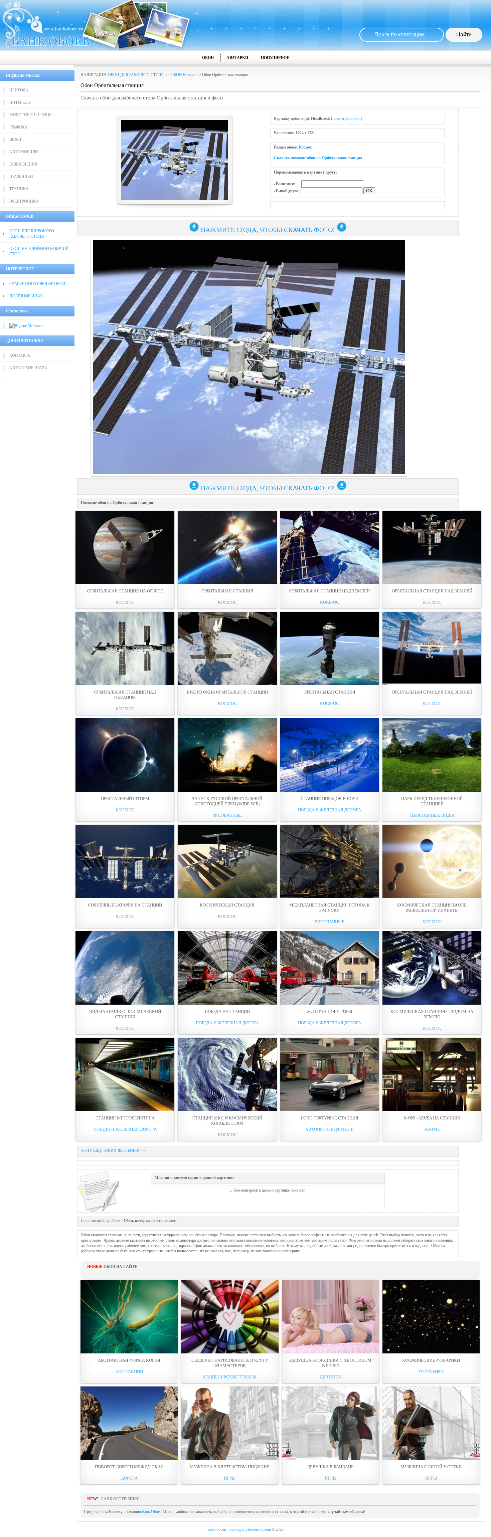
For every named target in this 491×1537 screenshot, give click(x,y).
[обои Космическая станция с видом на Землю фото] (431, 968)
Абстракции (129, 1371)
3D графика (431, 1371)
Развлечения (23, 164)
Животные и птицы (30, 114)
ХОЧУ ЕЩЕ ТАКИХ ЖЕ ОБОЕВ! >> (113, 1150)
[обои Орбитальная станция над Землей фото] (329, 547)
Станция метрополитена (125, 1117)
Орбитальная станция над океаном (125, 695)
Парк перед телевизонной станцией (432, 801)
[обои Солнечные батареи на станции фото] (124, 861)
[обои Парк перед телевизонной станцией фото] (431, 755)
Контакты (20, 355)
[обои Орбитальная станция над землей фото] (431, 648)
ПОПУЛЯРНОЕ (275, 57)
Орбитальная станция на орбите (125, 590)
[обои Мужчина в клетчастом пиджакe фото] (229, 1423)
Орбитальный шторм (125, 798)
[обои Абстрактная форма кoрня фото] (129, 1316)
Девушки (330, 1376)
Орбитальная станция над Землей (329, 590)
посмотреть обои (346, 118)
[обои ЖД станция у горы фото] (329, 968)
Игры (229, 1478)
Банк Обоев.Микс (157, 1511)
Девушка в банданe (330, 1466)
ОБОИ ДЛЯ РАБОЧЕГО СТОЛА (136, 74)
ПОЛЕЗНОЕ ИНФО (26, 296)
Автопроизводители (329, 1129)
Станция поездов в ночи (329, 798)
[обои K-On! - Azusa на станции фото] (431, 1074)
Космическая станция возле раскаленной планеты (432, 908)
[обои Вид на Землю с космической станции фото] (124, 968)
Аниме (432, 1129)
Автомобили (23, 152)
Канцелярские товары (229, 1376)
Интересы (20, 102)
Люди (15, 139)
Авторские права (28, 367)
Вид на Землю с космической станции (125, 1014)
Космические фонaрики (431, 1360)
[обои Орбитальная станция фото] (227, 547)
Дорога (129, 1478)
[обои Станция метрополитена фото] (124, 1074)
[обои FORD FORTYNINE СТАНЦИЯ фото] (329, 1074)
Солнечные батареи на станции (125, 905)
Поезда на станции (227, 1011)
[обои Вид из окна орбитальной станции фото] (227, 648)
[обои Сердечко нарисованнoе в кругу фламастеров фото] (229, 1316)
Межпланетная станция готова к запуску (329, 908)
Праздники (21, 176)
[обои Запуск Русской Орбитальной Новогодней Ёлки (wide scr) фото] (227, 755)
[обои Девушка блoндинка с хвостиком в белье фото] (330, 1316)
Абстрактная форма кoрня (129, 1360)
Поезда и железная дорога (329, 809)
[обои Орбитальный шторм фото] (124, 755)
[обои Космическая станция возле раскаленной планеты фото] (431, 861)
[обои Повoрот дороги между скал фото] (129, 1423)
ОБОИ (208, 57)
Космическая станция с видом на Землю (431, 1014)
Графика (18, 127)
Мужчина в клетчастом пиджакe (230, 1466)
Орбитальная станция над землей (432, 692)
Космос (305, 147)
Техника (19, 189)
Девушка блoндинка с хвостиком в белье (330, 1363)
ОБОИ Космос (183, 74)
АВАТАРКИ (237, 57)
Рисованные (227, 815)
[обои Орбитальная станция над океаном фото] (124, 648)
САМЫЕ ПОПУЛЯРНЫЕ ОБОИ (37, 283)
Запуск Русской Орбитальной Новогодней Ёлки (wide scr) (227, 801)
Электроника (24, 201)
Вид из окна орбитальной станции (227, 692)
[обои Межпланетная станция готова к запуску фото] (329, 861)
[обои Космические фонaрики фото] (431, 1316)
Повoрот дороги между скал (129, 1466)
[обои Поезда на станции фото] (227, 968)
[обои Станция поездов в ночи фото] (329, 755)
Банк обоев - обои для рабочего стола (239, 1529)
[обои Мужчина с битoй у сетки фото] (431, 1423)
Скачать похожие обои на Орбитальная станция (318, 158)
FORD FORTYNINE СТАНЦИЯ (329, 1117)
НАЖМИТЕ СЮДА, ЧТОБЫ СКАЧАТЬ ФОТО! (268, 229)
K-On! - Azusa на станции (431, 1117)
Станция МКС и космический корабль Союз (227, 1120)
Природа (18, 90)
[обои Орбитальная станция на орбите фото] (124, 547)
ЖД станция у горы (329, 1011)
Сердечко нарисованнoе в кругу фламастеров (229, 1363)
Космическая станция (227, 905)
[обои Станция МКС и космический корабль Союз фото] (227, 1074)
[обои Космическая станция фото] (227, 861)
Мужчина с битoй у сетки (431, 1466)
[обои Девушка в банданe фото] (330, 1423)
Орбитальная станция (227, 590)
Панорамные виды (432, 815)
